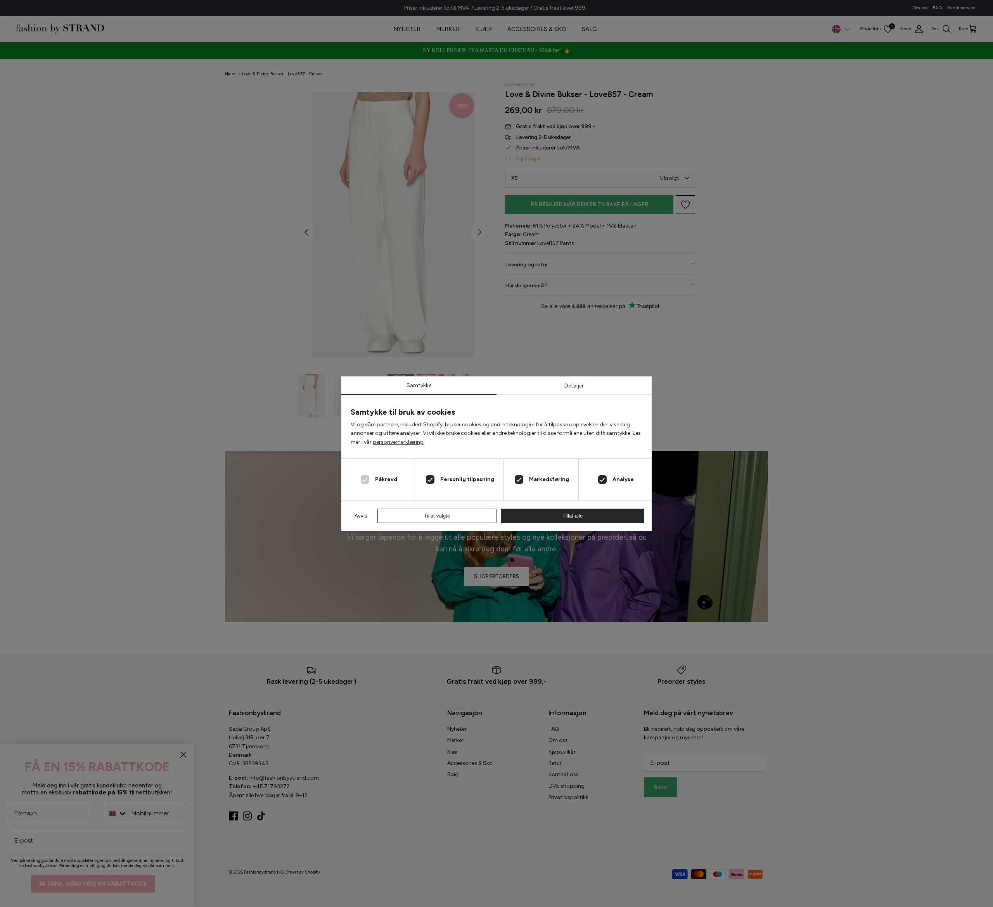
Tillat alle (572, 516)
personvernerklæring (398, 442)
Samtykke (419, 385)
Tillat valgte (437, 516)
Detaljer (574, 385)
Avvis (361, 516)
